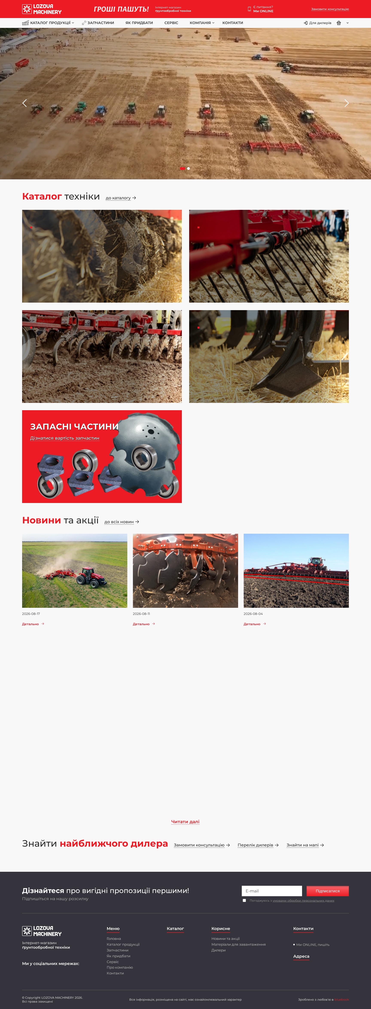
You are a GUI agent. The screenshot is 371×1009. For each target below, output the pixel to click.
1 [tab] (183, 169)
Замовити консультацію (330, 9)
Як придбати (139, 23)
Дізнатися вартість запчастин (64, 438)
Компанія (200, 23)
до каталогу (118, 197)
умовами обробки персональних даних (303, 900)
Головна (114, 938)
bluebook (342, 999)
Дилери (218, 950)
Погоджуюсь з (292, 900)
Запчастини (101, 23)
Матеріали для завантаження (238, 944)
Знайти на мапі (303, 845)
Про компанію (120, 967)
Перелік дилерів (255, 845)
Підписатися (328, 891)
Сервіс (171, 23)
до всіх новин (119, 521)
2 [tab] (188, 169)
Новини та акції (225, 938)
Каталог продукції (50, 23)
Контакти (232, 23)
